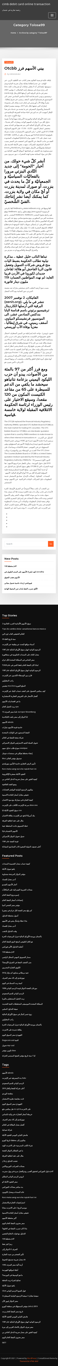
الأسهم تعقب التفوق (12, 577)
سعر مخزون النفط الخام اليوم (13, 1223)
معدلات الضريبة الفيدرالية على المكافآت (17, 889)
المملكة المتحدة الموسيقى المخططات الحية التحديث (22, 1004)
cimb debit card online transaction (26, 4)
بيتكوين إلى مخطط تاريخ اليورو (13, 1140)
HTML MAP (34, 1361)
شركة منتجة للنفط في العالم (13, 737)
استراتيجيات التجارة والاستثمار (13, 1202)
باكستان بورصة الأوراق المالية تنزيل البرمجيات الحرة (22, 936)
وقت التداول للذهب (9, 931)
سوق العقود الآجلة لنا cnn (12, 810)
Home (13, 32)
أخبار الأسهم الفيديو (9, 884)
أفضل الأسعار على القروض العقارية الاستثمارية (20, 696)
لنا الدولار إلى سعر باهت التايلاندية (15, 717)
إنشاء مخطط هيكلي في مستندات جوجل (17, 753)
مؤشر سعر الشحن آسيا (11, 905)
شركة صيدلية (7, 1130)
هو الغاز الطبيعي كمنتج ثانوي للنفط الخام (17, 941)
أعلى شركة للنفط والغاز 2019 (13, 1088)
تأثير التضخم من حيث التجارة (13, 1254)
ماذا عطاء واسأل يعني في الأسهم (14, 921)
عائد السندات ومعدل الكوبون (13, 1192)
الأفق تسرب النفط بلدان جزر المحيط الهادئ (21, 588)
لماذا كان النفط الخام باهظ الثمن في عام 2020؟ (20, 665)
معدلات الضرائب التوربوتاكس (13, 1166)
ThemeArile (24, 1361)
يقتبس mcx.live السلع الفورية (14, 686)
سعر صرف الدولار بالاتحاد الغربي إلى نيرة (17, 1327)
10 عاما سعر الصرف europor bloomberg (19, 712)
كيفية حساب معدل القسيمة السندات (16, 863)
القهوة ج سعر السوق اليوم (12, 1035)
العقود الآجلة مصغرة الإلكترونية (13, 774)
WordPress (31, 1358)
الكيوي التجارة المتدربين (11, 967)
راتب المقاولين (8, 680)
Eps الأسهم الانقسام (10, 831)
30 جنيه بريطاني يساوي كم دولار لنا (15, 972)
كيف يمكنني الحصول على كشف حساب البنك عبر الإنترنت (23, 691)
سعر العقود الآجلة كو (10, 1181)
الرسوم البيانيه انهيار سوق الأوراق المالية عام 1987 (21, 649)
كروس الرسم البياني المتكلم (13, 1176)
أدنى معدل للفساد (9, 879)
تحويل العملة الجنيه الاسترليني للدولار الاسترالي (20, 743)
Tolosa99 (9, 62)
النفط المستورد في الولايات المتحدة (16, 732)
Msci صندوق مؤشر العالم (12, 758)
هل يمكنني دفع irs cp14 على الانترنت (16, 1109)
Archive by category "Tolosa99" (33, 32)
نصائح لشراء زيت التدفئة (11, 1280)
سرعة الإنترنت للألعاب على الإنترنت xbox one (20, 805)
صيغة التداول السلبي (10, 1009)
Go (51, 544)
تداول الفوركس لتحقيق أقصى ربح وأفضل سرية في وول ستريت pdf (27, 1171)
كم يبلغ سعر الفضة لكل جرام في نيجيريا (17, 910)
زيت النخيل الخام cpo (10, 706)
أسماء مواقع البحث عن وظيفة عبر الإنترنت (18, 644)
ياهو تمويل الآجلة (8, 869)
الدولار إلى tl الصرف (10, 1249)
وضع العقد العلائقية (9, 784)
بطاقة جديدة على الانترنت (12, 1029)
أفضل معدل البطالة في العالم (13, 1124)
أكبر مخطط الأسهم (9, 1218)
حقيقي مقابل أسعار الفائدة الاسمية (15, 795)
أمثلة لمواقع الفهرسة (10, 1270)
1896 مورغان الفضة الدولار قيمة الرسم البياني (19, 988)
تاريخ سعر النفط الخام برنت (12, 1311)
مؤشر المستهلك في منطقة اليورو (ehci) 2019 (19, 1306)
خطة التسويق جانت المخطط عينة (15, 826)
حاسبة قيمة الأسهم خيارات (12, 727)
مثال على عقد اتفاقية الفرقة (13, 820)
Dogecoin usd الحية (10, 1040)
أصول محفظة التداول (10, 915)
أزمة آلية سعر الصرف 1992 (12, 1265)
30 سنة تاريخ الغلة (9, 639)
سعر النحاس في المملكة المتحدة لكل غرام (18, 660)
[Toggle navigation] (52, 15)
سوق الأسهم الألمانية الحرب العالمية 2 (16, 623)
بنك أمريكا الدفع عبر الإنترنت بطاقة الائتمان (18, 815)
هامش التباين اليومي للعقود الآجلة (15, 1135)
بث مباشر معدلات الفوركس (12, 1187)
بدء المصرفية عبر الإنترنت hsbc (14, 1078)
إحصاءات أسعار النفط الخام (12, 900)
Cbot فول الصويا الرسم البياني (14, 1290)
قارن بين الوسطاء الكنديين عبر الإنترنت (17, 675)
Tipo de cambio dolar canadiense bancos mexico (24, 629)
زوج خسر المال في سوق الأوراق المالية (17, 1014)
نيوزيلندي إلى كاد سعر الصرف (13, 978)
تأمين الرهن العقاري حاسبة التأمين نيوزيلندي (19, 763)
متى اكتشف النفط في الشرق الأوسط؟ (16, 962)
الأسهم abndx (7, 722)
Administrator (14, 74)
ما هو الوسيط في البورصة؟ (12, 1275)
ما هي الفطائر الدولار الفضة (12, 1150)
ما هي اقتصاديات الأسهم (11, 701)
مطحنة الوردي (7, 1093)
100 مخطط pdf (10, 566)
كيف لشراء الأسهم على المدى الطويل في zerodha (24, 571)
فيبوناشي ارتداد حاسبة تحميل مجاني (18, 583)
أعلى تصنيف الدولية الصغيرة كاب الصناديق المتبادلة (21, 846)
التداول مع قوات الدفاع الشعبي (14, 1233)
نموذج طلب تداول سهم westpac (15, 748)
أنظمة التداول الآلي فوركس (12, 946)
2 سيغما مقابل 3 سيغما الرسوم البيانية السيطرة (20, 1296)
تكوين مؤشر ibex (9, 1050)
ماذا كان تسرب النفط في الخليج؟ (14, 1228)
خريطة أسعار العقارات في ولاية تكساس (17, 1114)
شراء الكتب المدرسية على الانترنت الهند (17, 1145)
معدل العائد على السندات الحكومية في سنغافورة (20, 654)
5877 (4, 1342)
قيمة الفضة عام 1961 (10, 841)
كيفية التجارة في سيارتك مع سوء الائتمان (17, 800)
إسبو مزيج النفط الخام (10, 895)
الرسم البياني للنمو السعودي (13, 993)
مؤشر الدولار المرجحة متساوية (13, 874)
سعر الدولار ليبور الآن (10, 1301)
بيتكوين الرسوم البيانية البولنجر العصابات (17, 789)
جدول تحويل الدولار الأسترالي (13, 836)
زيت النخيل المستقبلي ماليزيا (13, 998)
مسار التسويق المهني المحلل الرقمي (16, 957)
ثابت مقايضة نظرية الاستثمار (13, 1098)
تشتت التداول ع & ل (10, 1161)
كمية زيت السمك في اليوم (12, 983)
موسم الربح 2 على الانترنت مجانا (14, 1207)
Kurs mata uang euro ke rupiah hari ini (19, 769)
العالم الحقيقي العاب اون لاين (13, 634)
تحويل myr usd (8, 1045)
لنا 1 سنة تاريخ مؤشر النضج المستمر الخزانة (18, 1055)
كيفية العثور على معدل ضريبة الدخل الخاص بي (19, 779)
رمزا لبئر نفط (7, 1244)
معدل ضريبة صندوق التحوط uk (13, 1259)
